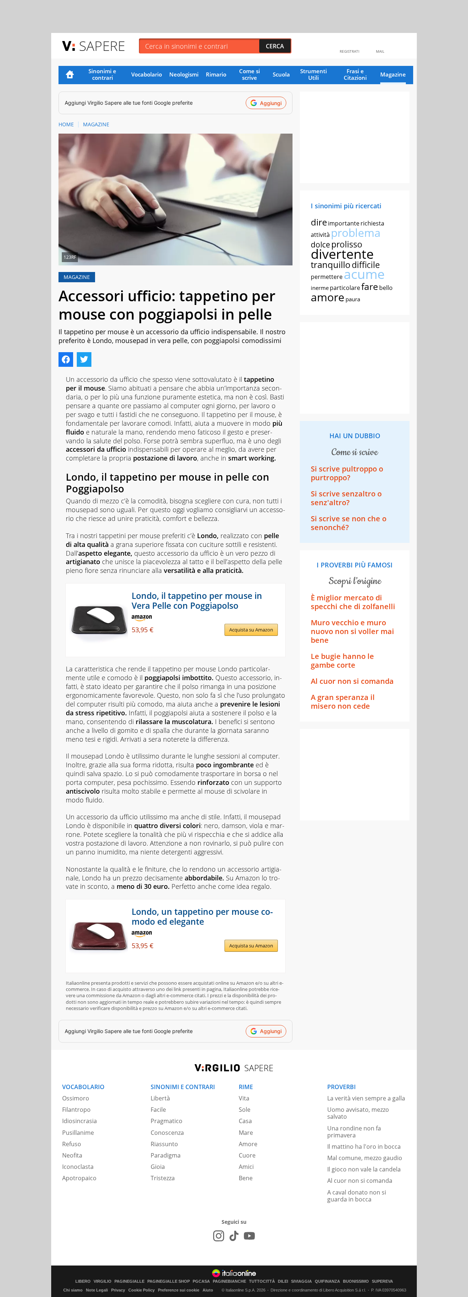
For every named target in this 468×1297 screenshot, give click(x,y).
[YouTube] (249, 1236)
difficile (366, 265)
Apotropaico (79, 1178)
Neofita (72, 1155)
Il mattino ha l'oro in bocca (364, 1147)
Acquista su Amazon (251, 629)
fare (369, 286)
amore (327, 297)
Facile (158, 1110)
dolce (320, 244)
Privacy (118, 1290)
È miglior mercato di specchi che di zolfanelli (353, 602)
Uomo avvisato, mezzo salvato (358, 1113)
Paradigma (166, 1155)
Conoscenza (167, 1133)
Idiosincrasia (79, 1121)
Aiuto (208, 1290)
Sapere (102, 45)
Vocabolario (146, 74)
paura (353, 299)
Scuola (281, 74)
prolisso (346, 244)
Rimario (216, 74)
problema (356, 232)
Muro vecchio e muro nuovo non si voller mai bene (352, 631)
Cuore (247, 1155)
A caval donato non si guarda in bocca (356, 1195)
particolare (345, 288)
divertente (342, 254)
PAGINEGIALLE (129, 1281)
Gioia (158, 1167)
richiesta (372, 223)
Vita (244, 1098)
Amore (248, 1144)
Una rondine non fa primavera (354, 1131)
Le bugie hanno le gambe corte (342, 660)
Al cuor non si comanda (352, 681)
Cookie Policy (141, 1290)
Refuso (71, 1144)
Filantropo (76, 1110)
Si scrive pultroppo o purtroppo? (347, 473)
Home (70, 75)
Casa (245, 1121)
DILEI (283, 1281)
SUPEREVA (382, 1281)
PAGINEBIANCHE (229, 1281)
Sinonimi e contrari (102, 74)
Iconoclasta (78, 1167)
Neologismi (184, 74)
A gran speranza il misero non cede (343, 701)
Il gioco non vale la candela (364, 1169)
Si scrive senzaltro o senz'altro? (346, 498)
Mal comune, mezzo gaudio (364, 1158)
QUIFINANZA (327, 1281)
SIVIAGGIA (301, 1281)
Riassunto (164, 1144)
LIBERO (83, 1281)
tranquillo (331, 264)
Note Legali (97, 1290)
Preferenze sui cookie (178, 1290)
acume (364, 274)
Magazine (393, 74)
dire (319, 222)
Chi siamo (73, 1290)
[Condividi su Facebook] (65, 359)
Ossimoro (75, 1098)
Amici (246, 1167)
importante (343, 223)
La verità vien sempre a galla (366, 1098)
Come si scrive (249, 74)
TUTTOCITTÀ (262, 1281)
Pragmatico (166, 1121)
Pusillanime (78, 1133)
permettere (327, 277)
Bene (246, 1178)
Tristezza (163, 1178)
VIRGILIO (103, 1281)
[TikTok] (234, 1236)
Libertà (160, 1098)
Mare (246, 1133)
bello (386, 288)
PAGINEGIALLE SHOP (168, 1281)
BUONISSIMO (356, 1281)
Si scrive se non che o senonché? (348, 523)
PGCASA (201, 1281)
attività (320, 235)
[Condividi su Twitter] (84, 359)
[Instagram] (218, 1236)
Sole (244, 1110)
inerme (320, 287)
